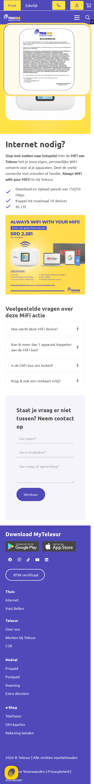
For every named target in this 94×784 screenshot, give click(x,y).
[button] (44, 87)
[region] (47, 59)
